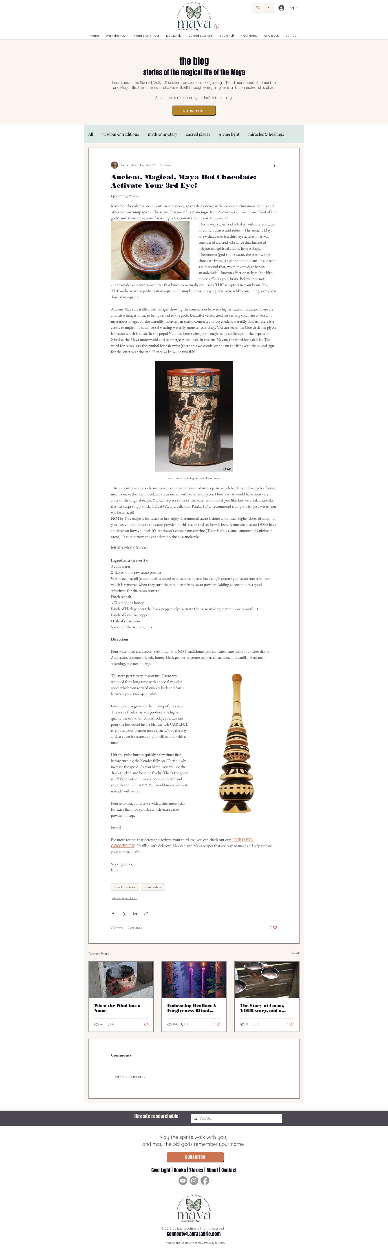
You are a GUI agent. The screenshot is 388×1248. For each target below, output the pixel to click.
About (212, 1170)
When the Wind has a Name (117, 1008)
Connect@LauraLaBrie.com (194, 1233)
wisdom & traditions (120, 134)
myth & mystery (162, 134)
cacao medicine (153, 887)
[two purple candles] (194, 980)
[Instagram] (194, 1180)
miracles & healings (266, 134)
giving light (229, 134)
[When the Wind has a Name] (121, 980)
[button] (194, 110)
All (90, 134)
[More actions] (274, 165)
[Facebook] (205, 1180)
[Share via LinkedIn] (135, 913)
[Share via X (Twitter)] (124, 913)
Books (180, 1170)
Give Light (161, 1170)
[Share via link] (146, 913)
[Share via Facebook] (113, 913)
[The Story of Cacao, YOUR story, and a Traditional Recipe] (267, 980)
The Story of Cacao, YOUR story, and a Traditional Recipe (262, 1008)
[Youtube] (183, 1180)
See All (295, 953)
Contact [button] (229, 1170)
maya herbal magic (125, 887)
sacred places (198, 134)
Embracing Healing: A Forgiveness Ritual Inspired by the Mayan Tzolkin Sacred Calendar (192, 1008)
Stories (196, 1170)
